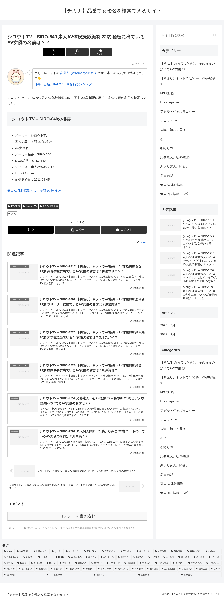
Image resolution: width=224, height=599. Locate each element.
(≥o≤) (13, 213)
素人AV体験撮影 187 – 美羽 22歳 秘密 (34, 191)
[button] (77, 52)
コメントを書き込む (77, 516)
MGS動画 (15, 206)
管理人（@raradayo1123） (78, 73)
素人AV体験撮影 (50, 206)
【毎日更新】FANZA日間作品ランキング (63, 84)
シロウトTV (31, 206)
